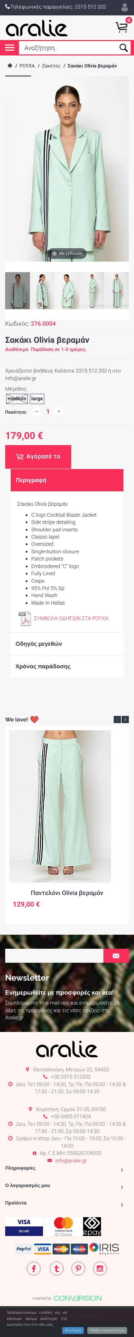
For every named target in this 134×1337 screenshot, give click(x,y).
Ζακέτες (51, 66)
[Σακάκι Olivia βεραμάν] (42, 291)
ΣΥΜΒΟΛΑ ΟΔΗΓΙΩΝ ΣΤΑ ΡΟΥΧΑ (71, 618)
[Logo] (37, 28)
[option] (67, 825)
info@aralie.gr (71, 1161)
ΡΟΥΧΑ (27, 66)
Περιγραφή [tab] (31, 480)
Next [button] (125, 719)
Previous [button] (117, 719)
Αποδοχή (73, 1330)
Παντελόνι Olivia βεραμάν (67, 893)
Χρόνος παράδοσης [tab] (43, 666)
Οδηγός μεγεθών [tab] (38, 643)
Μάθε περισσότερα (107, 1330)
